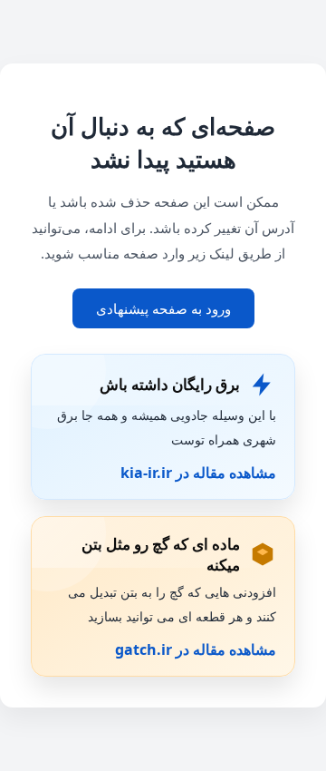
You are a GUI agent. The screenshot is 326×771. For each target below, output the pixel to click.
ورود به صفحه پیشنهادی (163, 308)
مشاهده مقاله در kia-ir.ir (198, 473)
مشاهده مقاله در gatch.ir (195, 649)
